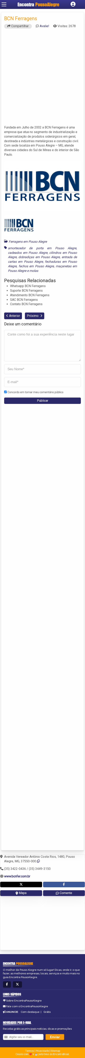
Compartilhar (19, 26)
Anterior (14, 316)
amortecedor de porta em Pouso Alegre (42, 248)
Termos (29, 1050)
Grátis (47, 1011)
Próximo (33, 316)
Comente (66, 893)
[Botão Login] (73, 4)
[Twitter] (17, 984)
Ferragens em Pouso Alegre (28, 241)
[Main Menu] (4, 4)
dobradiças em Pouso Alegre (39, 257)
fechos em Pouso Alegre (36, 266)
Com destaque (30, 1011)
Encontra (38, 4)
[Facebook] (7, 984)
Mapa (22, 893)
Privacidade (42, 1050)
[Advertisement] (42, 78)
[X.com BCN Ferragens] (21, 884)
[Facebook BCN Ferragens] (64, 884)
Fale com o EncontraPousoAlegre (27, 1006)
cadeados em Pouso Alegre (27, 253)
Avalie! (44, 26)
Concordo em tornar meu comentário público (35, 392)
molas (33, 271)
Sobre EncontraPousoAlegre (24, 1000)
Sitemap (55, 1050)
